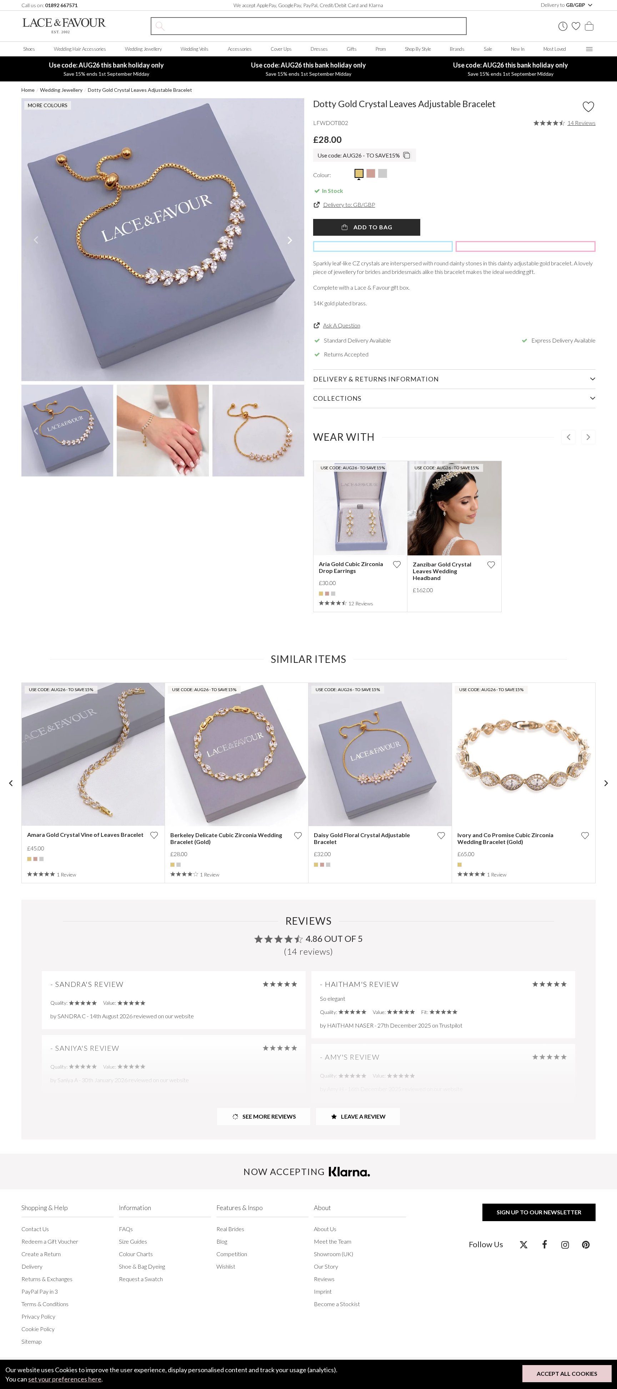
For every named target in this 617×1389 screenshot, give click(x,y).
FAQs (126, 1228)
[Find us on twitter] (523, 1244)
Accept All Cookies (567, 1373)
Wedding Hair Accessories (80, 49)
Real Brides (230, 1228)
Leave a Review (363, 1116)
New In (518, 49)
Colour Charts (136, 1253)
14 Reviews (581, 123)
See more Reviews (268, 1116)
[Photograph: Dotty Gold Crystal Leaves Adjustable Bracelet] (162, 239)
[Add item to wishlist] (588, 107)
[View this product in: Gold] (321, 593)
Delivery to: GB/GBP (349, 204)
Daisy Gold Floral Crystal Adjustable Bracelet (362, 838)
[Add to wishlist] (397, 564)
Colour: (322, 174)
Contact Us (35, 1228)
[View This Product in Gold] (359, 173)
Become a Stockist (337, 1303)
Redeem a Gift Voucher (49, 1241)
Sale (488, 49)
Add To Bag (372, 227)
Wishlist (225, 1266)
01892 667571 (61, 5)
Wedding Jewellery (143, 49)
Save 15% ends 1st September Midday (106, 69)
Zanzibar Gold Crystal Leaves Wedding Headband (442, 571)
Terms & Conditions (45, 1303)
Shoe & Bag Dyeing (142, 1266)
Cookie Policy (38, 1328)
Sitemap (31, 1341)
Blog (221, 1241)
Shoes (29, 49)
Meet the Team (332, 1241)
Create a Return (41, 1253)
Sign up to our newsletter (539, 1212)
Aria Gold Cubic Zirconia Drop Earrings (351, 567)
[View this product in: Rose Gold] (327, 593)
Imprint (323, 1291)
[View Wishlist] (576, 26)
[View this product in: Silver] (333, 593)
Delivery (31, 1266)
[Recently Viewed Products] (563, 26)
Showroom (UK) (333, 1253)
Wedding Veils (195, 49)
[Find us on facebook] (544, 1244)
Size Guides (133, 1241)
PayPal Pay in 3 (39, 1291)
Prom (381, 49)
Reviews (324, 1278)
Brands (457, 49)
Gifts (352, 49)
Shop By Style (418, 49)
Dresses (319, 49)
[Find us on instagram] (565, 1244)
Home (28, 90)
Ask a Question (341, 325)
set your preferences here (64, 1379)
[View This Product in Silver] (382, 173)
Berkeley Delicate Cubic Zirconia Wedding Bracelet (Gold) (226, 838)
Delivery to (563, 5)
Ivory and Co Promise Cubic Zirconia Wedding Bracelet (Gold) (505, 838)
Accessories (240, 49)
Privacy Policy (38, 1316)
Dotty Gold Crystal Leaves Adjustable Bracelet (140, 90)
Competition (231, 1253)
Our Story (326, 1266)
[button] (35, 239)
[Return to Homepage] (64, 26)
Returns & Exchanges (46, 1278)
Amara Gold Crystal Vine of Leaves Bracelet (85, 834)
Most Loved (554, 49)
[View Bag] (589, 26)
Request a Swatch (141, 1278)
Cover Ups (281, 49)
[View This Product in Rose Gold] (370, 173)
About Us (325, 1228)
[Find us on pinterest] (586, 1244)
